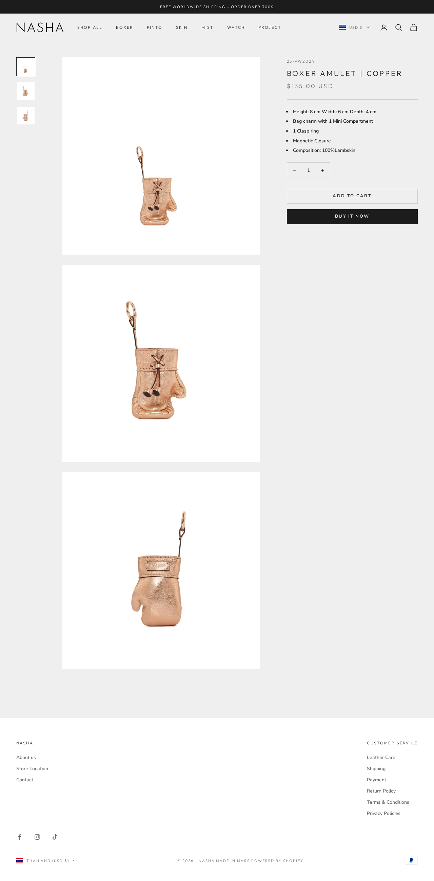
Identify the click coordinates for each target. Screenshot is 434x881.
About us (26, 757)
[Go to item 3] (25, 115)
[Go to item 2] (25, 91)
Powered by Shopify (277, 860)
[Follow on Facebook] (19, 837)
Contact (24, 780)
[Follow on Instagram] (37, 837)
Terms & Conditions (388, 802)
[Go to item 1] (25, 66)
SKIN (182, 27)
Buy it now (352, 217)
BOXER (124, 27)
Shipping (376, 768)
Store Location (32, 768)
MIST (207, 27)
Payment (376, 780)
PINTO (154, 27)
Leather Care (381, 757)
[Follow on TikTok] (55, 837)
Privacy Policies (383, 813)
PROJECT (269, 27)
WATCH (236, 27)
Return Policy (381, 791)
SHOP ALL (89, 27)
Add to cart (352, 196)
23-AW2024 (301, 61)
